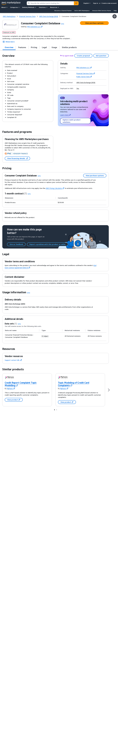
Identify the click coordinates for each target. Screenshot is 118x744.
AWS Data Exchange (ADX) (85, 82)
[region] (55, 334)
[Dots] (54, 410)
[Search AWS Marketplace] (76, 3)
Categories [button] (14, 7)
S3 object (45, 336)
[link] (74, 16)
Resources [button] (53, 7)
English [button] (86, 3)
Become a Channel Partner (63, 10)
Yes (77, 88)
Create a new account (109, 3)
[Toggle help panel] (114, 16)
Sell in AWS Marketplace (82, 10)
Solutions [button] (42, 7)
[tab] (9, 47)
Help (115, 10)
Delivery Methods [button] (28, 7)
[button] (62, 24)
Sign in (95, 3)
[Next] (108, 389)
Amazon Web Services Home (101, 10)
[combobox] (50, 3)
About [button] (3, 7)
